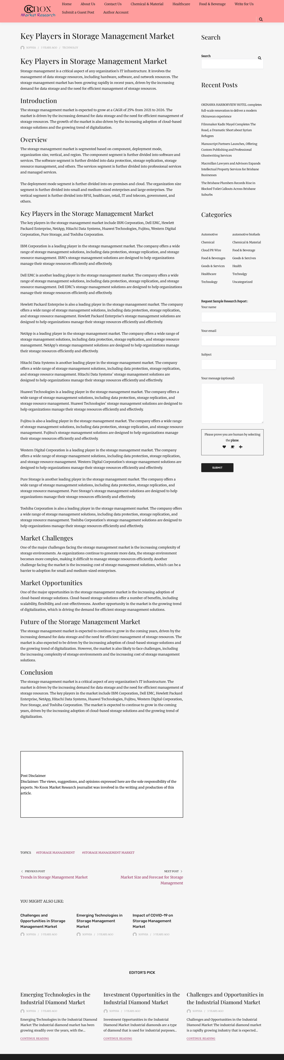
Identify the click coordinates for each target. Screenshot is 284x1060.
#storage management (55, 853)
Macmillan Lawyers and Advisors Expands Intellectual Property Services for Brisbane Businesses (231, 169)
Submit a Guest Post (78, 12)
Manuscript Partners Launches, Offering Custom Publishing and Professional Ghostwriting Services (229, 149)
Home (67, 4)
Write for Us (244, 4)
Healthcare (181, 4)
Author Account (115, 12)
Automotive (209, 234)
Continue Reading (34, 1038)
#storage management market (108, 853)
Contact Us (113, 4)
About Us (88, 4)
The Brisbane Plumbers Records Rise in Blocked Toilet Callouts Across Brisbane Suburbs (228, 189)
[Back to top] (280, 1056)
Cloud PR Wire (211, 250)
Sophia (31, 47)
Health (237, 266)
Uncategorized (242, 282)
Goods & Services (213, 266)
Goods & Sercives (244, 258)
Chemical (207, 242)
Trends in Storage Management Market (54, 877)
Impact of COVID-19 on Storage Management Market (153, 921)
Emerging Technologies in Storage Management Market (99, 921)
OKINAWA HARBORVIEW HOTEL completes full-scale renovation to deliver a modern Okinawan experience (231, 110)
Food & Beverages (213, 258)
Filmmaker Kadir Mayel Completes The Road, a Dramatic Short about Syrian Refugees (228, 130)
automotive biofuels (246, 234)
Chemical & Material (147, 4)
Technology (209, 282)
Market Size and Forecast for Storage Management (152, 880)
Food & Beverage (212, 4)
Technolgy (70, 47)
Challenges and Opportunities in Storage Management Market (42, 921)
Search (206, 56)
